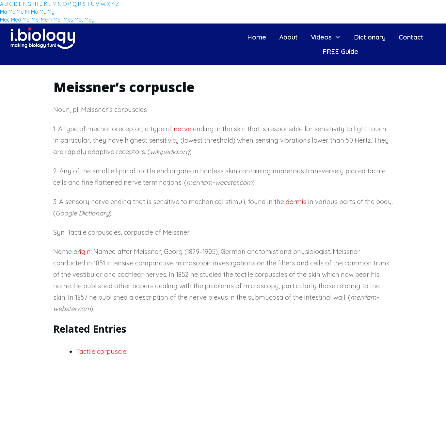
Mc (12, 11)
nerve (182, 129)
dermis (296, 201)
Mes (69, 19)
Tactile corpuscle (101, 351)
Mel (36, 19)
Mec (5, 19)
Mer (59, 19)
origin (82, 251)
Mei (27, 19)
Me (21, 11)
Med (17, 19)
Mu (44, 11)
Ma (4, 11)
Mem (47, 19)
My (51, 11)
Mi (28, 11)
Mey (89, 19)
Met (79, 19)
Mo (35, 11)
